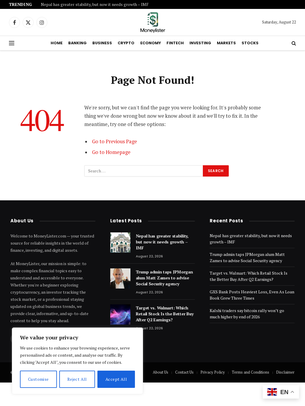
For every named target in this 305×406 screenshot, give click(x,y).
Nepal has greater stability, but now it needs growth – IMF (95, 4)
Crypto (126, 42)
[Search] (293, 43)
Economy (150, 42)
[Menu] (11, 43)
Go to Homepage (111, 152)
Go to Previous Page (114, 141)
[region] (77, 361)
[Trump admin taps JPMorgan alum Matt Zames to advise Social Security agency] (120, 278)
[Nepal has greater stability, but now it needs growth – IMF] (120, 242)
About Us (160, 372)
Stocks (250, 42)
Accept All (116, 379)
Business (102, 42)
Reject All (77, 379)
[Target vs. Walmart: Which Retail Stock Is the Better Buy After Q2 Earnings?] (120, 314)
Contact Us (184, 372)
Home (57, 42)
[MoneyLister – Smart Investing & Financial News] (152, 22)
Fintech (175, 42)
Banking (77, 42)
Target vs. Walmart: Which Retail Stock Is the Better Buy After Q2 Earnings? (165, 313)
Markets (226, 42)
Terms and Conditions (250, 372)
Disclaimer (285, 372)
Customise (38, 379)
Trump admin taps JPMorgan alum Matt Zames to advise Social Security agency (164, 278)
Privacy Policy (212, 372)
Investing (200, 42)
